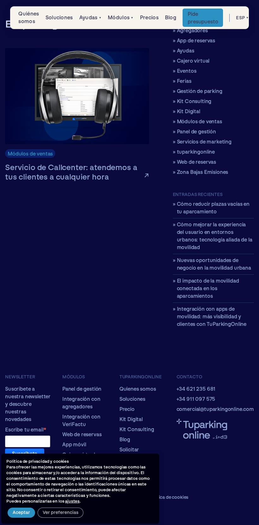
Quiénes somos (28, 17)
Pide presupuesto (203, 18)
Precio (127, 409)
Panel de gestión (196, 132)
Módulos (119, 18)
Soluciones (59, 18)
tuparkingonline (196, 152)
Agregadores (192, 30)
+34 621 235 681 (196, 389)
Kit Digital (188, 111)
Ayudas (88, 18)
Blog (170, 18)
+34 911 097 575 (196, 399)
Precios (149, 18)
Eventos (186, 71)
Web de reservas (196, 162)
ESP (240, 18)
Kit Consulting (194, 101)
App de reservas (196, 41)
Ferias (184, 81)
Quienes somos (137, 389)
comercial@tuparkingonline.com (215, 409)
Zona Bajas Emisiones (202, 172)
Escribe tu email (25, 430)
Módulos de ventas (30, 154)
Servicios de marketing (204, 142)
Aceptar (21, 512)
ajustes (72, 501)
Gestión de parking (199, 91)
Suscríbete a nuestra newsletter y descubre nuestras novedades (28, 404)
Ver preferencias (60, 512)
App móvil (74, 445)
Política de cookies (168, 497)
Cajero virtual (193, 61)
